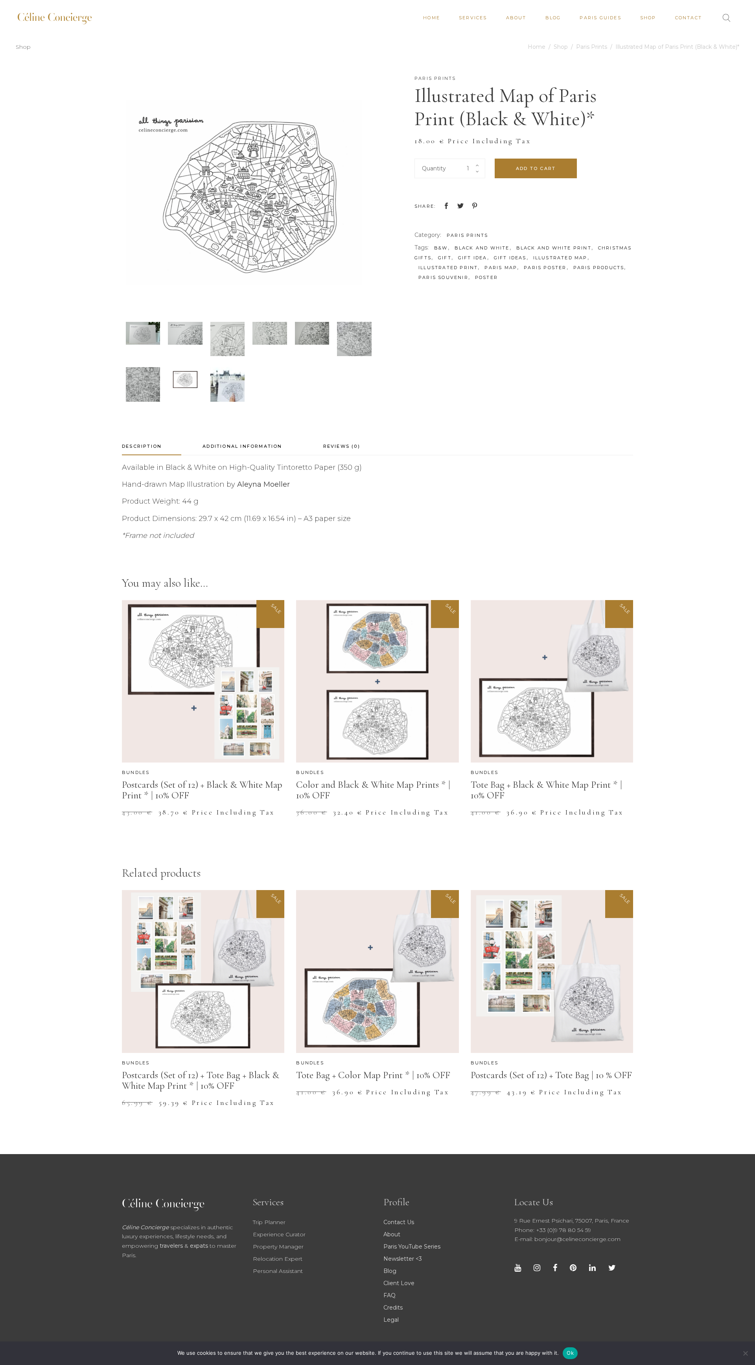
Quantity (434, 168)
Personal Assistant (278, 1270)
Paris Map (500, 267)
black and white (482, 248)
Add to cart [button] (156, 817)
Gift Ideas (510, 257)
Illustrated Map (560, 257)
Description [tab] (142, 446)
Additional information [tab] (242, 446)
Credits (393, 1307)
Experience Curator (279, 1234)
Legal (391, 1319)
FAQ (389, 1295)
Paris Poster (545, 267)
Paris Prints (591, 46)
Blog (389, 1270)
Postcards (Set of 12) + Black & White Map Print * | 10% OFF (202, 790)
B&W (441, 248)
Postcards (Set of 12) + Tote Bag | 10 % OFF (551, 1075)
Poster (486, 277)
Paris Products (598, 267)
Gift (444, 257)
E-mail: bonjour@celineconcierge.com (567, 1239)
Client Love (398, 1283)
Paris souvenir (443, 277)
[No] (745, 1353)
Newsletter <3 (402, 1258)
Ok (570, 1353)
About (391, 1234)
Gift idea (472, 257)
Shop (561, 46)
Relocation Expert (277, 1258)
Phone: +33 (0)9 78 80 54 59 (552, 1230)
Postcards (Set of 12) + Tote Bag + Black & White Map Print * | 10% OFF (200, 1080)
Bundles (135, 772)
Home (536, 46)
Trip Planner (269, 1222)
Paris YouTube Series (411, 1246)
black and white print (553, 248)
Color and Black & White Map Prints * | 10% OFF (373, 790)
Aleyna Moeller (263, 484)
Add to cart (536, 168)
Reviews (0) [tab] (341, 446)
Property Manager (278, 1246)
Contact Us (398, 1222)
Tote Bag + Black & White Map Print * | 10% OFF (546, 790)
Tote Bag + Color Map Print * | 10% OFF (373, 1075)
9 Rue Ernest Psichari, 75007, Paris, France (571, 1220)
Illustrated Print (448, 267)
